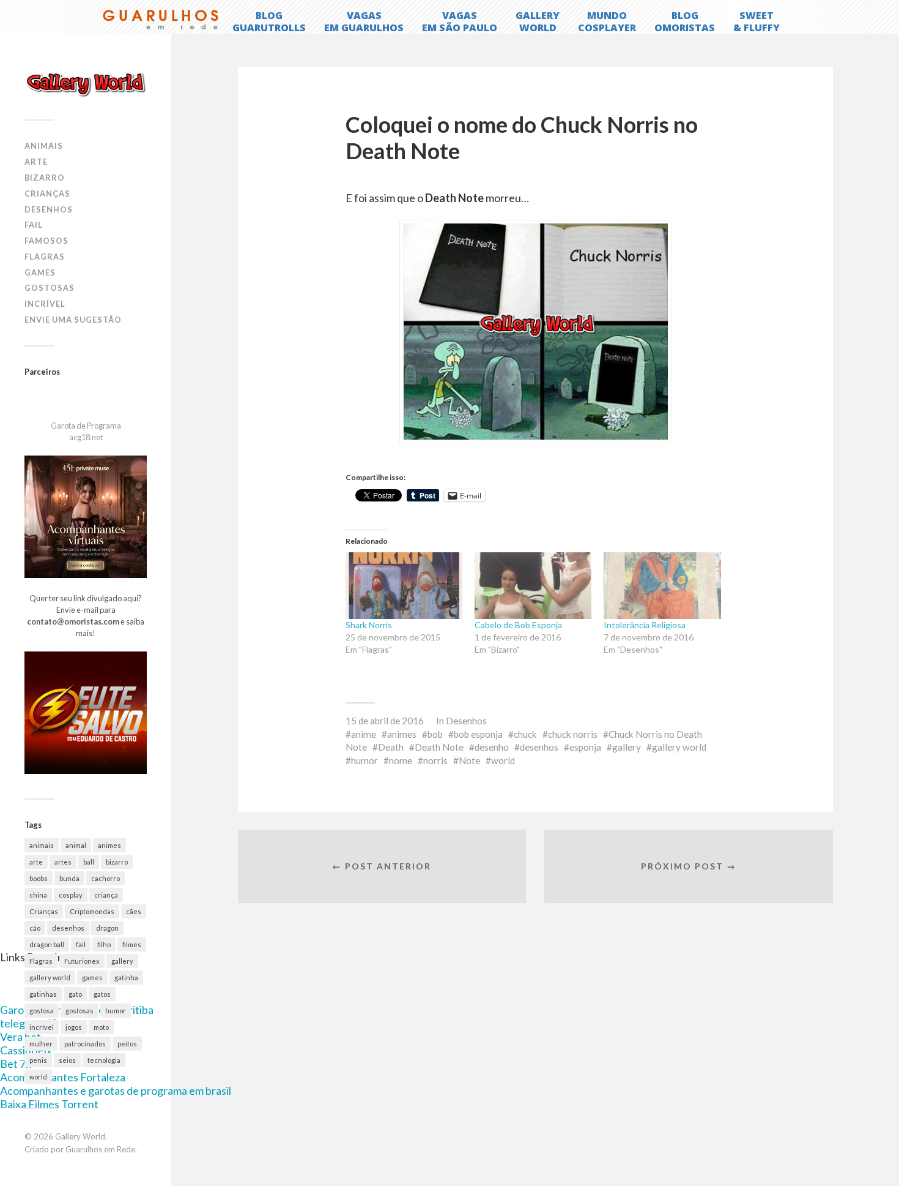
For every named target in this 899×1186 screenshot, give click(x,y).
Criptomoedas (92, 911)
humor (115, 1011)
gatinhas (43, 994)
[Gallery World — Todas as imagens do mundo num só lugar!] (85, 84)
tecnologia (103, 1060)
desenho (492, 747)
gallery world (49, 977)
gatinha (126, 977)
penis (38, 1060)
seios (67, 1060)
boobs (38, 878)
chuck (525, 734)
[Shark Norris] (404, 585)
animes (109, 845)
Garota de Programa (86, 425)
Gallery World (80, 1136)
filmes (131, 944)
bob (435, 734)
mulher (41, 1044)
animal (75, 845)
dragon (107, 928)
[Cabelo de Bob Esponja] (533, 585)
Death (391, 747)
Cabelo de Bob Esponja (518, 625)
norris (435, 760)
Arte (36, 162)
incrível (41, 1027)
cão (34, 928)
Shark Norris (369, 625)
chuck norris (572, 734)
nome (400, 760)
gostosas (79, 1011)
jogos (73, 1027)
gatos (102, 994)
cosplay (71, 895)
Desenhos (48, 209)
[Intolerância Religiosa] (662, 585)
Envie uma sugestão (73, 320)
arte (36, 862)
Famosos (46, 241)
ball (88, 862)
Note (469, 760)
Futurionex (82, 961)
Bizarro (44, 177)
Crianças (47, 193)
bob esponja (478, 734)
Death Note (439, 747)
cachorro (105, 878)
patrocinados (85, 1044)
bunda (69, 878)
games (92, 977)
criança (106, 895)
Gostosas (49, 288)
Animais (43, 146)
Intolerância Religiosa (645, 625)
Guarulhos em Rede (100, 1149)
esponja (585, 747)
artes (63, 862)
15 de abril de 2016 (385, 720)
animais (41, 845)
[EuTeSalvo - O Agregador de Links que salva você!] (85, 771)
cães (133, 911)
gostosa (41, 1011)
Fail (33, 225)
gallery (122, 961)
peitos (127, 1044)
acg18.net (86, 437)
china (38, 895)
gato (75, 994)
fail (81, 944)
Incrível (44, 304)
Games (40, 272)
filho (104, 944)
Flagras (44, 256)
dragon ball (46, 944)
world (38, 1077)
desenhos (68, 928)
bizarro (117, 862)
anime (363, 734)
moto (101, 1027)
